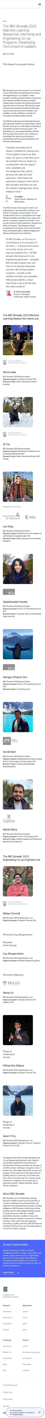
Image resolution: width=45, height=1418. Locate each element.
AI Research (7, 1311)
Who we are (7, 1346)
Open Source (7, 1318)
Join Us (25, 1346)
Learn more (8, 1272)
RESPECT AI (7, 1352)
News (5, 1364)
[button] (39, 4)
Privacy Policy (8, 1392)
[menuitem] (13, 1318)
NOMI (25, 1324)
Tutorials (6, 1330)
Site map (6, 1406)
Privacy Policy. (18, 1414)
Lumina (25, 1311)
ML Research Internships (31, 1352)
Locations (26, 1370)
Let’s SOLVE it (27, 1358)
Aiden (25, 1330)
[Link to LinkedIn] (4, 1414)
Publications (7, 1324)
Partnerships (7, 1358)
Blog (4, 21)
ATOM (25, 1318)
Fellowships (27, 1364)
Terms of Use (8, 1399)
